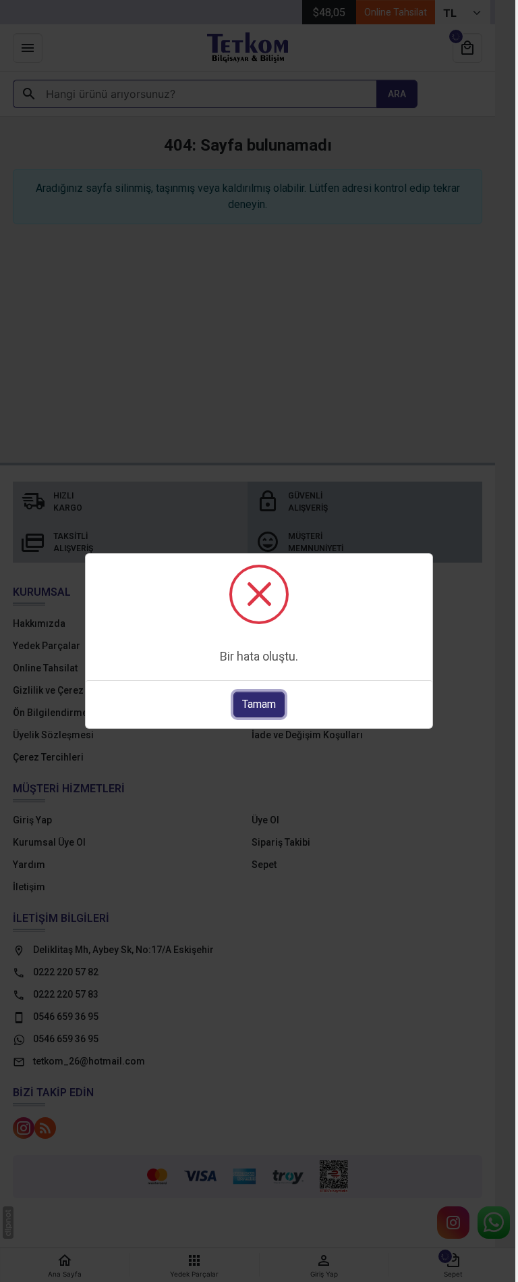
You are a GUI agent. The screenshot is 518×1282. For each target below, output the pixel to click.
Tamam (259, 704)
